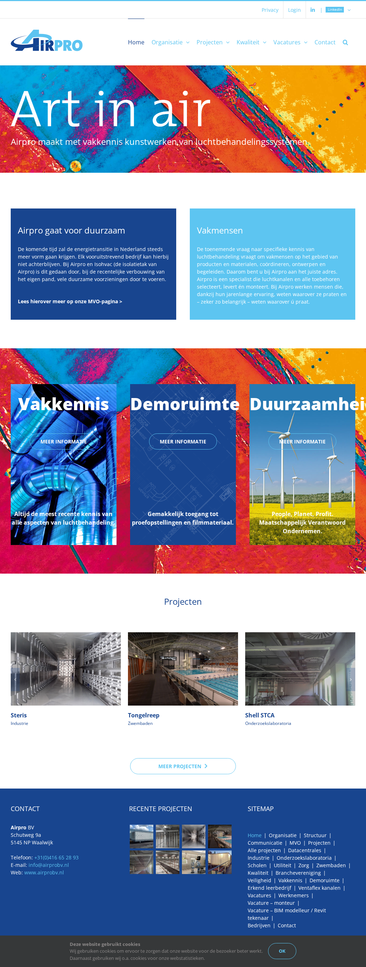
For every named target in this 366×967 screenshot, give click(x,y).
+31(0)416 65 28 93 (56, 857)
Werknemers (293, 895)
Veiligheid (259, 880)
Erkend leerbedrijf (269, 887)
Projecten (319, 842)
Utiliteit (282, 865)
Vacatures (259, 895)
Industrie (19, 723)
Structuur (315, 835)
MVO (295, 842)
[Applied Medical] (167, 862)
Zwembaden (140, 723)
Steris (19, 715)
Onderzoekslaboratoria (268, 723)
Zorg (303, 865)
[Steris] (193, 836)
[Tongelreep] (219, 836)
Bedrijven (259, 925)
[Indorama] (219, 862)
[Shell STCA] (141, 862)
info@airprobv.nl (49, 865)
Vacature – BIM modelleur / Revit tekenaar (287, 914)
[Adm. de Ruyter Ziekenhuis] (193, 862)
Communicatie (265, 842)
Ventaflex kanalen (319, 887)
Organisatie (283, 835)
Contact (287, 925)
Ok (282, 951)
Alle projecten (264, 850)
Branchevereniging (298, 872)
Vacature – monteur (271, 902)
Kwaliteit (258, 872)
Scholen (257, 865)
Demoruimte (325, 880)
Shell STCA (259, 715)
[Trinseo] (167, 836)
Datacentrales (304, 850)
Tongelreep (143, 715)
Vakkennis (290, 880)
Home (255, 835)
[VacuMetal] (141, 836)
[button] (345, 42)
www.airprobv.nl (44, 872)
